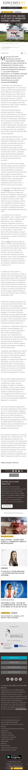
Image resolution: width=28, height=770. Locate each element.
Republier (14, 475)
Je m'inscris (7, 506)
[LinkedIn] (7, 679)
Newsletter (14, 658)
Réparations (4, 741)
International (5, 613)
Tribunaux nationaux (7, 735)
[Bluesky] (16, 679)
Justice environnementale (9, 748)
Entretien (14, 613)
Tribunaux (18, 12)
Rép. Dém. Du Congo (7, 12)
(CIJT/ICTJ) (13, 82)
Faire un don (14, 662)
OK (11, 768)
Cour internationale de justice (10, 720)
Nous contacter (14, 672)
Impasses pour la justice (8, 750)
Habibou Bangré (7, 47)
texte (8, 242)
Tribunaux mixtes (6, 733)
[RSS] (20, 679)
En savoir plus (18, 768)
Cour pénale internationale (9, 722)
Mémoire (4, 743)
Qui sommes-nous (14, 667)
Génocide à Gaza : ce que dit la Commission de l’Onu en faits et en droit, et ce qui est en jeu (14, 604)
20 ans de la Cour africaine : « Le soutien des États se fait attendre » (13, 573)
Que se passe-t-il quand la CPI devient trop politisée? (12, 616)
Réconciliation (5, 745)
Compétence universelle (8, 737)
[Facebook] (11, 679)
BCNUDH (7, 190)
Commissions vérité (7, 739)
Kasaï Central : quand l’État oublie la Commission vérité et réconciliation (13, 541)
